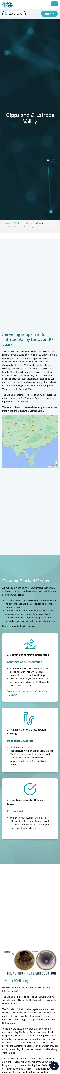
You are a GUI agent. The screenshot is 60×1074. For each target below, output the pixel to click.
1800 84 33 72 (15, 13)
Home (7, 223)
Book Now (49, 13)
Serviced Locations (23, 223)
